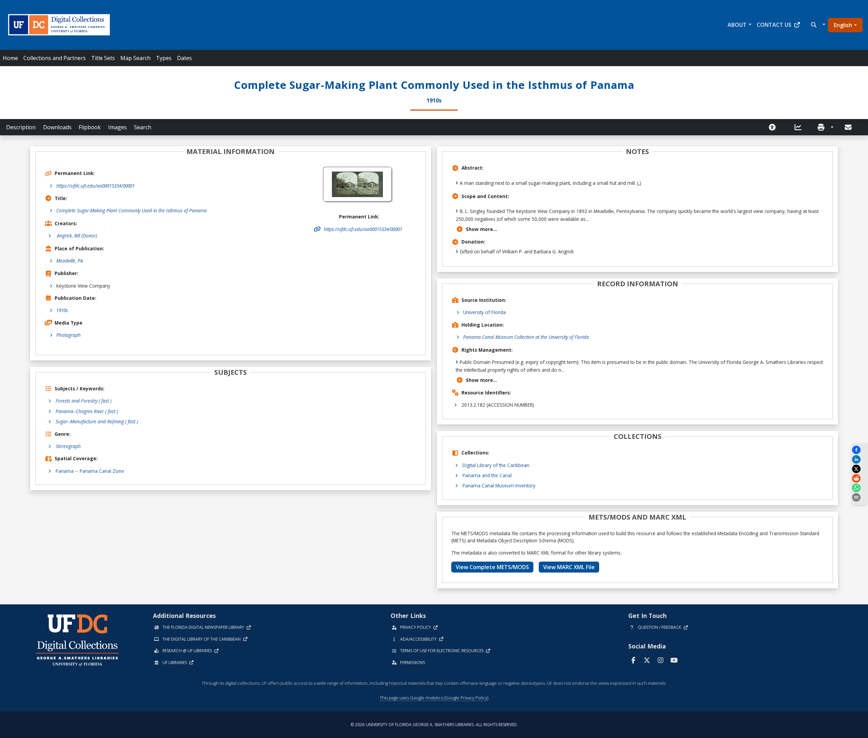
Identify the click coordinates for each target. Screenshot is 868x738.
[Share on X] (859, 469)
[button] (817, 25)
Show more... (481, 229)
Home (10, 58)
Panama (65, 471)
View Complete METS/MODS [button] (492, 567)
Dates (184, 58)
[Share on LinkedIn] (859, 459)
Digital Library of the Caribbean (495, 465)
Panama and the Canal (487, 475)
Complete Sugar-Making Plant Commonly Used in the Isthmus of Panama (131, 210)
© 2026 (434, 724)
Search (142, 127)
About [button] (737, 24)
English (843, 25)
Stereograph (68, 446)
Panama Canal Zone (102, 471)
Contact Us (774, 24)
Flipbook (90, 127)
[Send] (848, 127)
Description (21, 127)
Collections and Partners (54, 58)
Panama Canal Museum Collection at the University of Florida (526, 337)
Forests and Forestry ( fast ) (84, 400)
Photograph (68, 335)
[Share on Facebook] (859, 450)
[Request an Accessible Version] (774, 127)
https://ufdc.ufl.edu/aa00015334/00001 (95, 185)
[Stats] (800, 127)
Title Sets (103, 58)
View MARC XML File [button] (569, 567)
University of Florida (484, 312)
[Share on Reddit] (859, 478)
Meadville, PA (69, 260)
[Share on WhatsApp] (859, 488)
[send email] (859, 497)
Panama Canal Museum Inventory (498, 485)
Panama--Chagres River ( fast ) (87, 411)
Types (164, 58)
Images (117, 127)
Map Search (135, 58)
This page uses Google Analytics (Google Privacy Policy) (434, 698)
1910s (62, 310)
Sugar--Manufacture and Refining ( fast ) (97, 421)
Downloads (57, 127)
